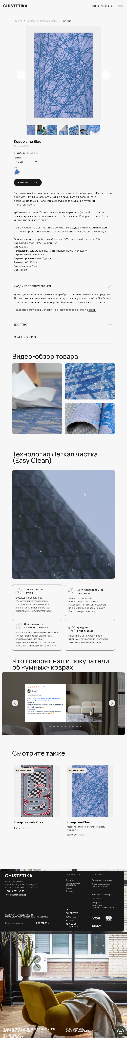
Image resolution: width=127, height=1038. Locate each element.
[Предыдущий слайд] (21, 75)
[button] (96, 902)
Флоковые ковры (48, 20)
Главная (18, 20)
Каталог (31, 20)
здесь (92, 309)
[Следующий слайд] (106, 75)
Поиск (95, 5)
